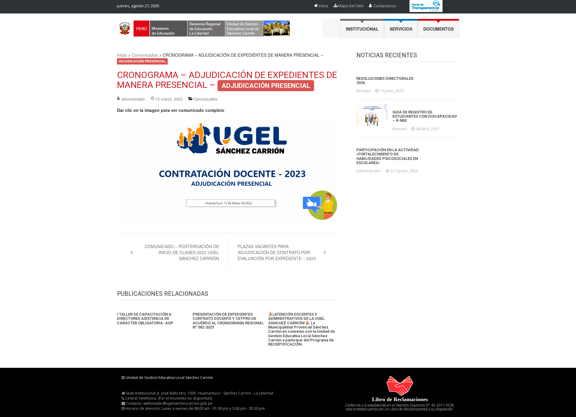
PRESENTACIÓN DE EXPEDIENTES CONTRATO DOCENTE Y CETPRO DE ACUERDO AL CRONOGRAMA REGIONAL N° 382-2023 (228, 320)
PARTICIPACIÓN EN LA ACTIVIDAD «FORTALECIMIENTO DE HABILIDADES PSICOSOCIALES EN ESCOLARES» (387, 156)
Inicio (323, 5)
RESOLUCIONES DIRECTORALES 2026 (384, 80)
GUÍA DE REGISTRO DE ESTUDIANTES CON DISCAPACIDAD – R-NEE (424, 116)
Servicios (401, 29)
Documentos (438, 29)
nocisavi (363, 90)
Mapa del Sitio (351, 5)
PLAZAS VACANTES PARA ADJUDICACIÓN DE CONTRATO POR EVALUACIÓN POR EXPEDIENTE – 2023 (277, 252)
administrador (133, 99)
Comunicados (145, 55)
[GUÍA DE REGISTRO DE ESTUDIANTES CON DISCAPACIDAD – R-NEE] (371, 115)
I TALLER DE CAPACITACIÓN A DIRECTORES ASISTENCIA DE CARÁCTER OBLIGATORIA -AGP (145, 318)
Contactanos (385, 5)
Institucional (362, 29)
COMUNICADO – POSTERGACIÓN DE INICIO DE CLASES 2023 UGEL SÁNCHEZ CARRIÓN (182, 252)
